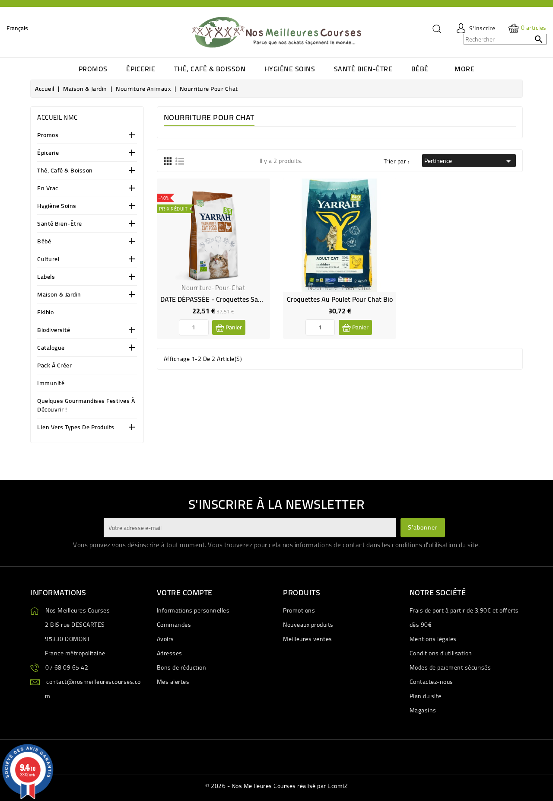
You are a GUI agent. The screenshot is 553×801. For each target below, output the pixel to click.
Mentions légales (433, 639)
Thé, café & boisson (65, 171)
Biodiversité (53, 330)
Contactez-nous (431, 681)
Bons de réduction (182, 667)
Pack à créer (54, 366)
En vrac (47, 189)
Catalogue (51, 348)
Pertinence (469, 160)
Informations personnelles (193, 610)
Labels (46, 277)
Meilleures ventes (307, 639)
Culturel (48, 260)
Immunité (50, 384)
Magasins (423, 710)
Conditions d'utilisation (441, 653)
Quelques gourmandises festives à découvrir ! (86, 405)
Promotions (299, 610)
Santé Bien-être (59, 224)
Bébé (44, 242)
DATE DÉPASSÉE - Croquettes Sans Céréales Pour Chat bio (247, 299)
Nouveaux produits (308, 624)
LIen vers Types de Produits (75, 428)
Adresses (169, 653)
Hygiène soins (56, 206)
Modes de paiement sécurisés (450, 667)
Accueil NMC (57, 117)
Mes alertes (173, 681)
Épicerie (48, 153)
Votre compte (185, 592)
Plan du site (426, 696)
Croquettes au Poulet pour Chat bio (340, 299)
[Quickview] (256, 210)
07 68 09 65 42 (66, 667)
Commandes (174, 624)
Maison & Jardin (59, 295)
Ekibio (45, 313)
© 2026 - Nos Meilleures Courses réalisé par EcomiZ (276, 786)
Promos (47, 135)
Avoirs (165, 639)
